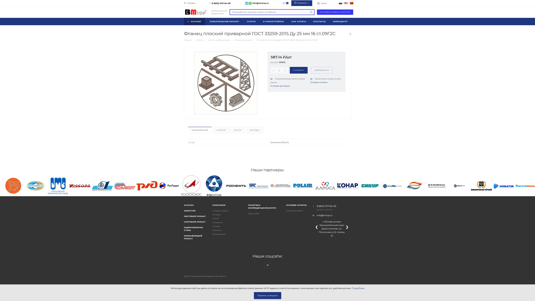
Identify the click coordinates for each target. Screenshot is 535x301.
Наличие (221, 130)
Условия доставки (280, 86)
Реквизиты (217, 222)
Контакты (216, 230)
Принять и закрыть (267, 295)
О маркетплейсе (220, 211)
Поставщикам (219, 234)
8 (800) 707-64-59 (221, 3)
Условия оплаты (319, 82)
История (216, 214)
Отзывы (216, 226)
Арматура (189, 211)
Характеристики (200, 130)
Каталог (189, 205)
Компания (218, 205)
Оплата (237, 130)
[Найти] (311, 12)
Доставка (255, 130)
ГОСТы (215, 218)
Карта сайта (253, 213)
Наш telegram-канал (268, 265)
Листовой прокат (195, 216)
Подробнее (358, 288)
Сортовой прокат (195, 222)
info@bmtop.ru (325, 215)
